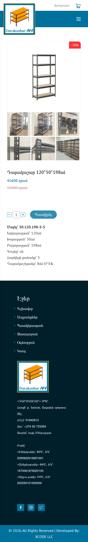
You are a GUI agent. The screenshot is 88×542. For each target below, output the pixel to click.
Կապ (21, 350)
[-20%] (44, 76)
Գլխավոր (25, 308)
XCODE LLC (44, 536)
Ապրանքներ (27, 317)
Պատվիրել (43, 214)
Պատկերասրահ (30, 325)
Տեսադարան (27, 334)
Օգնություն (26, 342)
